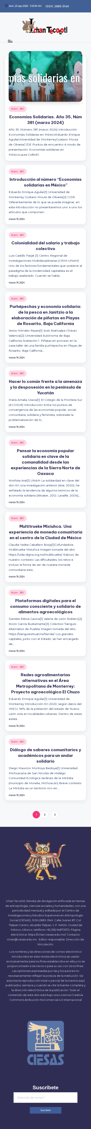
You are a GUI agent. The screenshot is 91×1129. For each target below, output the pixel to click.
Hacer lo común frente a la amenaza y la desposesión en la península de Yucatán (45, 387)
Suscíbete (45, 1110)
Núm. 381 (17, 108)
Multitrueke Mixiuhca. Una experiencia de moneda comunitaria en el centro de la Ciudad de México (45, 532)
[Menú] (10, 41)
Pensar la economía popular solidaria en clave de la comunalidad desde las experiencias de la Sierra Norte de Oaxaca (45, 462)
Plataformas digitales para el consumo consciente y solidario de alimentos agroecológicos (45, 606)
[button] (54, 814)
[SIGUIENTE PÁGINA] (54, 814)
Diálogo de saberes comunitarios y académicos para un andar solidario (45, 755)
